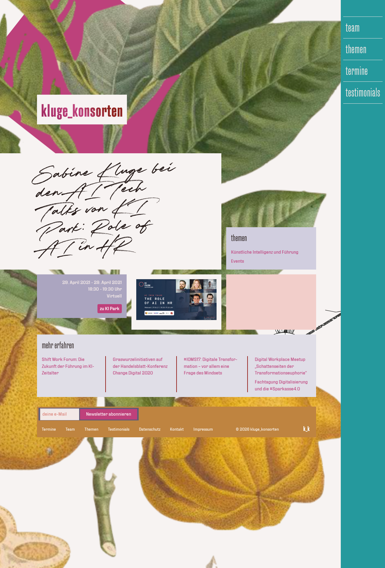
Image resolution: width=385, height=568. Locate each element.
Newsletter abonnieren (108, 414)
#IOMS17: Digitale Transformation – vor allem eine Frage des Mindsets (210, 366)
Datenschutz (149, 429)
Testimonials (363, 93)
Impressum (203, 429)
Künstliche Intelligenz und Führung (264, 252)
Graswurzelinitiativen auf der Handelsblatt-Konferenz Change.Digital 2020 (140, 366)
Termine (357, 71)
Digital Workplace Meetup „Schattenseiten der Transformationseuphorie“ (281, 366)
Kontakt (177, 429)
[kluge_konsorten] (82, 111)
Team (353, 28)
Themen (356, 49)
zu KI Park (109, 308)
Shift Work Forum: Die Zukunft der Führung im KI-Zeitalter (68, 366)
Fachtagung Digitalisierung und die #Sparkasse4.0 (281, 385)
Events (237, 261)
